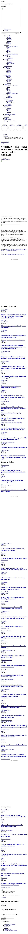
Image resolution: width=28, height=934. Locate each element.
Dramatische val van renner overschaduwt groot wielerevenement (13, 666)
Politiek (9, 37)
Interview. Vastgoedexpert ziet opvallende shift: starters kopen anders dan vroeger (13, 428)
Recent (6, 30)
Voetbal (9, 56)
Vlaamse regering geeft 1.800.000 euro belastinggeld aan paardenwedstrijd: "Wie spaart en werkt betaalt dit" (13, 347)
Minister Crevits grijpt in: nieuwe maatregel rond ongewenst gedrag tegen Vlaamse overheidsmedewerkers (13, 316)
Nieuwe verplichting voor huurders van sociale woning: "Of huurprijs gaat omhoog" (14, 250)
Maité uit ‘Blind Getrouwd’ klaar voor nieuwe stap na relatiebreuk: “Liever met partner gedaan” (13, 397)
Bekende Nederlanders (12, 54)
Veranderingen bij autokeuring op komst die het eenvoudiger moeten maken (14, 438)
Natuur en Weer (8, 66)
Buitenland (6, 67)
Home (5, 134)
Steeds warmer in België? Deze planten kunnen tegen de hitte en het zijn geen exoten (14, 568)
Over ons (6, 117)
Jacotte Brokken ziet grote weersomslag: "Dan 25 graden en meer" (12, 598)
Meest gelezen (7, 29)
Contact (6, 118)
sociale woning (6, 254)
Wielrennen (9, 58)
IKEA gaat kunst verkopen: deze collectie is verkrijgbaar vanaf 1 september (13, 706)
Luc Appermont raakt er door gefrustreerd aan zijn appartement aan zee (13, 377)
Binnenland (7, 35)
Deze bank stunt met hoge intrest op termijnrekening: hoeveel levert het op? (12, 685)
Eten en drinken (11, 63)
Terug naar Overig (5, 142)
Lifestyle (6, 59)
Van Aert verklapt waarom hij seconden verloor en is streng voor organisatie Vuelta (13, 755)
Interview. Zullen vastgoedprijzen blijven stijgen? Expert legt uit (13, 419)
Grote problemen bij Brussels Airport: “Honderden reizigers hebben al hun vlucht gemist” (13, 408)
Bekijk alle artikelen (5, 759)
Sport (5, 55)
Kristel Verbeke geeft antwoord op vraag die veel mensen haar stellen (13, 735)
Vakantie (9, 64)
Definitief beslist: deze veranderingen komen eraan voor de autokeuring (13, 336)
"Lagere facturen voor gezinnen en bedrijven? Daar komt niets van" (11, 386)
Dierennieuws (4, 443)
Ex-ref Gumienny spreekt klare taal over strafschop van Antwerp (12, 549)
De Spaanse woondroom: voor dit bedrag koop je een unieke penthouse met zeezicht (13, 357)
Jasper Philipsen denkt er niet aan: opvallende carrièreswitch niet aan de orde (13, 471)
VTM (8, 47)
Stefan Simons (6, 159)
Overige (9, 52)
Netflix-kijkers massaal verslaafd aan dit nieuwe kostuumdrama (12, 716)
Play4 (8, 50)
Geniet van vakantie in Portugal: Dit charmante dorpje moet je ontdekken (11, 607)
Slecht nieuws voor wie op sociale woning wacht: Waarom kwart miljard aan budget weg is (13, 457)
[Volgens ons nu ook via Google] (10, 227)
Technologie (10, 60)
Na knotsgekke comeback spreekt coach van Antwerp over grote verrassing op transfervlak (13, 696)
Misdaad (9, 38)
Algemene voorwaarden (9, 114)
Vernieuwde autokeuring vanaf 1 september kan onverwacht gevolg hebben (13, 588)
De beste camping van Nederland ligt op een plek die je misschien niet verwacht (13, 637)
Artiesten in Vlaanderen (12, 46)
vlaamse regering (20, 254)
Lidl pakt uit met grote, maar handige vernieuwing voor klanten (12, 481)
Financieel (9, 39)
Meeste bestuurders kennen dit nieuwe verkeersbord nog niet (12, 675)
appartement (13, 254)
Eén (8, 49)
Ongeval (9, 41)
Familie (9, 51)
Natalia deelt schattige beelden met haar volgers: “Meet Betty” (12, 656)
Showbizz (6, 45)
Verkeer (9, 43)
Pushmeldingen (7, 119)
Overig (8, 42)
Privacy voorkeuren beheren (10, 121)
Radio (2, 372)
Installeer (3, 6)
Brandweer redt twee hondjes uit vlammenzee (14, 447)
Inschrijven (3, 905)
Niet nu (2, 1)
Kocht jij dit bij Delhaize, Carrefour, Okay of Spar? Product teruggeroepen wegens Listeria (14, 726)
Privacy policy (7, 115)
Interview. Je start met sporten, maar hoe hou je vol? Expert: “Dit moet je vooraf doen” (14, 617)
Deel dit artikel (4, 253)
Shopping (9, 62)
